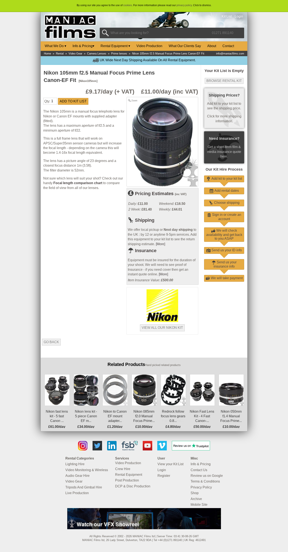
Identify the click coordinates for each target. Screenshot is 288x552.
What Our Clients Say (185, 46)
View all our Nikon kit (162, 327)
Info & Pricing (83, 46)
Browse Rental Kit (224, 81)
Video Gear (75, 53)
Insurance (145, 250)
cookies (127, 5)
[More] (160, 244)
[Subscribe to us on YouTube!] (147, 449)
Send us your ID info (226, 250)
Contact (228, 46)
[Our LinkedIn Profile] (112, 449)
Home (47, 53)
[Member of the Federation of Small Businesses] (130, 449)
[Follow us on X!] (97, 449)
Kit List (227, 16)
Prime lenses (119, 53)
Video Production (149, 46)
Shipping (144, 220)
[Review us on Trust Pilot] (191, 449)
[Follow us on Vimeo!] (162, 449)
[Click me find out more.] (144, 528)
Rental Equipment (115, 46)
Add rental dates (226, 190)
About (211, 46)
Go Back (51, 342)
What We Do (55, 46)
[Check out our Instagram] (82, 449)
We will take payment (226, 278)
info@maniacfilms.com (230, 53)
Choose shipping (226, 202)
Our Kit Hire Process (224, 169)
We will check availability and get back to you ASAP (224, 234)
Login (239, 16)
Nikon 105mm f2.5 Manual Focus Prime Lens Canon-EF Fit (168, 53)
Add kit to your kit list (226, 178)
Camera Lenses (96, 53)
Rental (60, 53)
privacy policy (184, 5)
